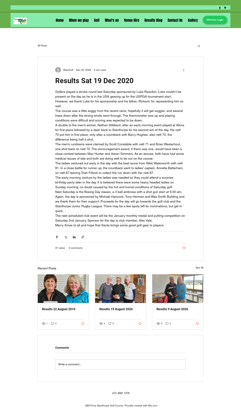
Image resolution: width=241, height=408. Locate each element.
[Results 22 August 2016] (63, 288)
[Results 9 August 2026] (177, 288)
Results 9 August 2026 (172, 309)
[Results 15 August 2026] (120, 288)
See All (199, 267)
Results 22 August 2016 (58, 309)
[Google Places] (225, 8)
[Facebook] (220, 8)
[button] (199, 45)
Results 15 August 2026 (116, 309)
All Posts (42, 45)
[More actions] (184, 70)
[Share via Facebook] (57, 237)
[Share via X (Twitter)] (65, 237)
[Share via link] (83, 237)
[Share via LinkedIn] (74, 237)
